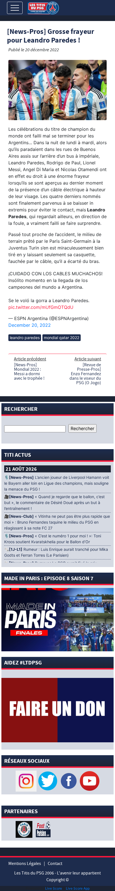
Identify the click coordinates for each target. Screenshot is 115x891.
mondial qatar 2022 (61, 337)
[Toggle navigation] (15, 8)
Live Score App (78, 888)
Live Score (53, 888)
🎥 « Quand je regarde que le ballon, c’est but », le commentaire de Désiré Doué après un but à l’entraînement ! (54, 503)
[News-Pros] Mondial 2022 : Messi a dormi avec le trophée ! (29, 371)
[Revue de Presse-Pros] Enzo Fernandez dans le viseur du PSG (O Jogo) (85, 374)
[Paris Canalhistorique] (25, 829)
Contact (55, 863)
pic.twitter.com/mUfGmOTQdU (40, 307)
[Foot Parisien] (42, 829)
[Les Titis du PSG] (43, 7)
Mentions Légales (24, 863)
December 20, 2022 (29, 325)
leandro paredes (25, 337)
